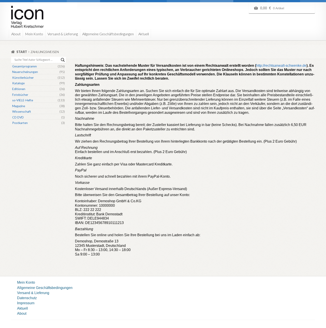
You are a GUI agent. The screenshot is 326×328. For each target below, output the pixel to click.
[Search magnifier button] (63, 60)
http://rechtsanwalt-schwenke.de (281, 65)
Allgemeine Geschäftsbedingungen (108, 34)
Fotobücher (20, 94)
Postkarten (20, 123)
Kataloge (18, 83)
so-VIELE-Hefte (22, 100)
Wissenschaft (21, 111)
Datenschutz (27, 298)
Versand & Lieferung (62, 34)
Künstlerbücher (23, 77)
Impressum (25, 303)
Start (21, 52)
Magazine (18, 106)
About (16, 34)
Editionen (18, 89)
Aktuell (143, 34)
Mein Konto (34, 34)
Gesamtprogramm (24, 66)
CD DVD (18, 117)
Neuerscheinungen (25, 72)
